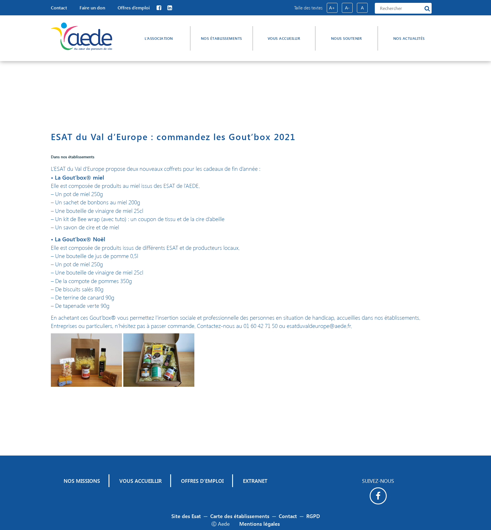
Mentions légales (259, 523)
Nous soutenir (346, 38)
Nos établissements (221, 38)
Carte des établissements (239, 515)
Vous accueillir (284, 38)
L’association (159, 38)
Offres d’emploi (134, 8)
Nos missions (82, 480)
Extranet (255, 480)
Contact (59, 8)
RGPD (313, 515)
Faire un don (92, 8)
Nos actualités (409, 38)
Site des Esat (186, 515)
